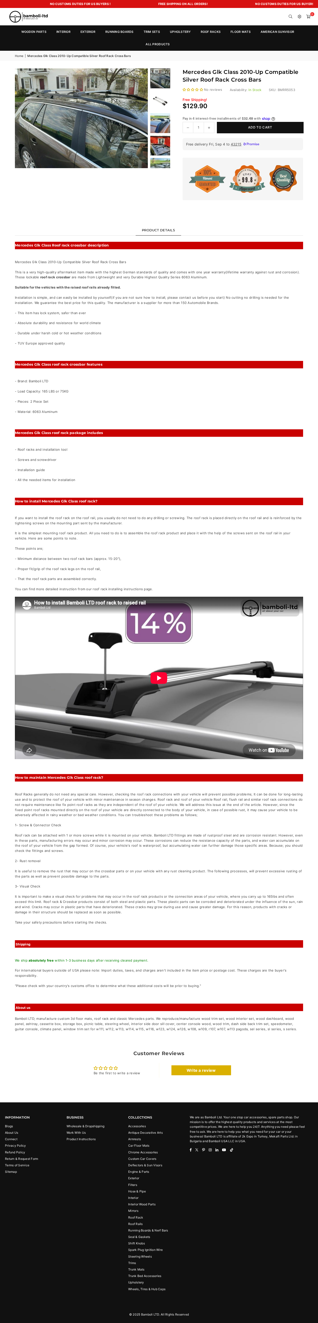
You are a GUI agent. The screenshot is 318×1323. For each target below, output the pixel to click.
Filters (132, 1185)
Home (19, 56)
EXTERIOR (87, 32)
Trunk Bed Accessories (144, 1276)
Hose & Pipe (137, 1191)
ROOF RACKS (211, 32)
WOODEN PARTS (33, 32)
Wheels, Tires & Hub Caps (146, 1289)
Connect (11, 1139)
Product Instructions (81, 1139)
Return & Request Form (21, 1159)
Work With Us (76, 1132)
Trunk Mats (136, 1269)
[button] (308, 16)
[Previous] (25, 118)
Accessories (137, 1126)
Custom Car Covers (142, 1159)
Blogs (9, 1126)
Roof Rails (135, 1224)
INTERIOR (63, 32)
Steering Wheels (140, 1256)
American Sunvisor (277, 32)
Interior (133, 1198)
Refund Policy (15, 1152)
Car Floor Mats (139, 1145)
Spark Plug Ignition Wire (145, 1250)
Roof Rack (135, 1217)
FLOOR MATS (241, 32)
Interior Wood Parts (142, 1204)
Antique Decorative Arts (145, 1132)
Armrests (134, 1139)
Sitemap (11, 1172)
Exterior (133, 1178)
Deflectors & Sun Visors (145, 1165)
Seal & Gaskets (139, 1237)
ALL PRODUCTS (158, 44)
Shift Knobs (136, 1243)
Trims (132, 1263)
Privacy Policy (15, 1145)
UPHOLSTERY (180, 32)
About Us (11, 1132)
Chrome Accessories (143, 1152)
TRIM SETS (152, 32)
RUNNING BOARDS (119, 32)
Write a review (201, 1070)
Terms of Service (17, 1165)
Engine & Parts (138, 1172)
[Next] (138, 118)
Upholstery (136, 1282)
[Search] (290, 16)
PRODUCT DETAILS (158, 230)
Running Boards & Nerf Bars (148, 1230)
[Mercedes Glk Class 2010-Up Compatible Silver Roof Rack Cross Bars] (160, 101)
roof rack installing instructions (118, 589)
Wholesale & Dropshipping (85, 1126)
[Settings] (299, 16)
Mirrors (133, 1211)
